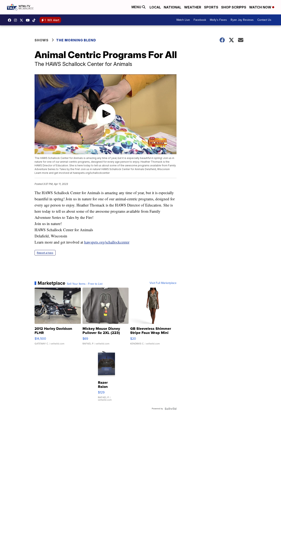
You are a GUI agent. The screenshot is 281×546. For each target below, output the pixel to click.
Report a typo (45, 252)
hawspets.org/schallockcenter (106, 242)
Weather (192, 7)
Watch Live (183, 20)
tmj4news (16, 20)
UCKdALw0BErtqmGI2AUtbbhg (29, 20)
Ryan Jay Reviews (242, 20)
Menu (136, 7)
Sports (211, 7)
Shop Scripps (233, 7)
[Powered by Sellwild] (170, 408)
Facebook (200, 20)
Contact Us (264, 20)
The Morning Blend (76, 40)
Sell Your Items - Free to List (84, 283)
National (172, 7)
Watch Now (260, 7)
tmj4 (10, 20)
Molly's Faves (218, 20)
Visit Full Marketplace (163, 283)
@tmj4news (35, 20)
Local (155, 7)
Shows (42, 40)
